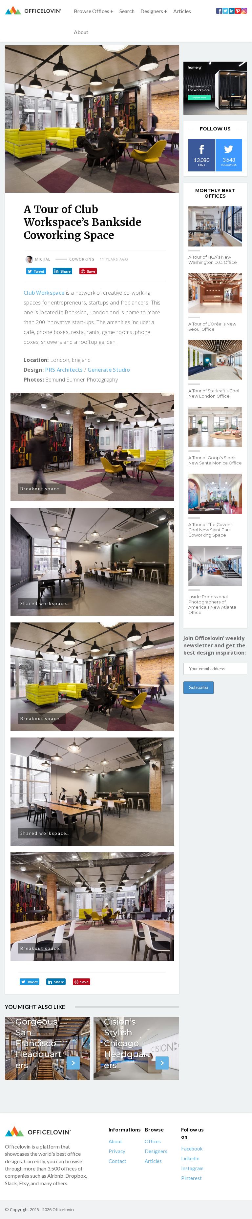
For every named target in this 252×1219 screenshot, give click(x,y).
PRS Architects (64, 369)
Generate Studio (109, 369)
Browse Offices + (94, 11)
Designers (156, 1151)
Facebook (191, 1148)
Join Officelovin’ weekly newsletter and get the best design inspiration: (214, 645)
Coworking (81, 259)
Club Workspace (44, 292)
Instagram (192, 1168)
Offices (153, 1141)
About (81, 32)
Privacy (117, 1151)
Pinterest (191, 1178)
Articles (182, 11)
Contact (117, 1161)
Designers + (153, 11)
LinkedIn (190, 1158)
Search (127, 11)
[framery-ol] (215, 88)
